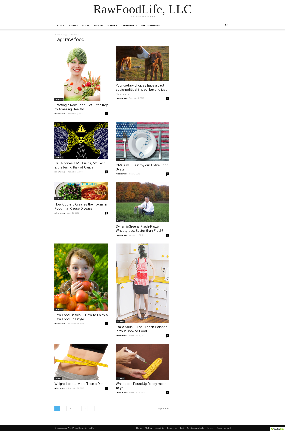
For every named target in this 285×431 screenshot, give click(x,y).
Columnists (129, 25)
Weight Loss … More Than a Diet (79, 384)
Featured (59, 99)
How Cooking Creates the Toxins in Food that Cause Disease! (80, 206)
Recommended (150, 25)
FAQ (182, 428)
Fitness (73, 25)
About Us (160, 428)
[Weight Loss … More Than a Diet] (81, 362)
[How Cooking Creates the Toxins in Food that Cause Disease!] (81, 191)
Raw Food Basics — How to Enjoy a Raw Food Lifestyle (81, 317)
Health (98, 25)
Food (85, 25)
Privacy (210, 428)
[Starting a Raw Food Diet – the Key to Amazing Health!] (81, 73)
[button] (227, 25)
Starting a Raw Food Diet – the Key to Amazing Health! (81, 107)
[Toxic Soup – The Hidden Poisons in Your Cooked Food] (142, 283)
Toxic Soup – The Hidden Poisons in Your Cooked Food (141, 329)
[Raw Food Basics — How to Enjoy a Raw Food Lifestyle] (81, 277)
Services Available (195, 428)
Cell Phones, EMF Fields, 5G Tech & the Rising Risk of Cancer (80, 165)
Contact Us (172, 428)
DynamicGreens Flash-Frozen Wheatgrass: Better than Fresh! (139, 229)
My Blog (148, 428)
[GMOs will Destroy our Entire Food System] (142, 141)
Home (60, 25)
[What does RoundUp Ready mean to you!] (142, 362)
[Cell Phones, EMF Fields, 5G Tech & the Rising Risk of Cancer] (81, 140)
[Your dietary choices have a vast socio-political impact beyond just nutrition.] (142, 63)
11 (84, 408)
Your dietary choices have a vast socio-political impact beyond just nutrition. (141, 89)
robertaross (59, 113)
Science (112, 25)
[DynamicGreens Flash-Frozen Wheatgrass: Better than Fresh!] (142, 202)
